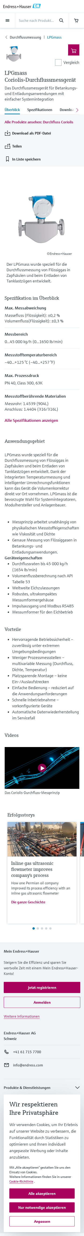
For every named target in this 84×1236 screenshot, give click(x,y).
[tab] (14, 110)
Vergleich (71, 62)
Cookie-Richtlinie (21, 1181)
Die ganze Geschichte (28, 902)
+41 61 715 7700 (27, 1051)
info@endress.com (28, 1065)
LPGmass (54, 37)
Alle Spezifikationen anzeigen (31, 420)
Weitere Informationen (22, 1016)
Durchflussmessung (25, 37)
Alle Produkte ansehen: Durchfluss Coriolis (39, 122)
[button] (42, 987)
